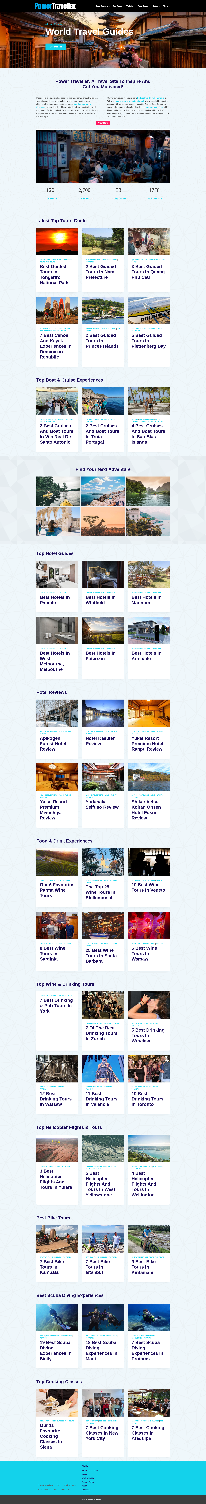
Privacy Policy (44, 1489)
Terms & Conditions (46, 1485)
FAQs (59, 1485)
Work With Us (70, 1485)
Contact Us (64, 1489)
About (54, 1489)
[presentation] (57, 241)
